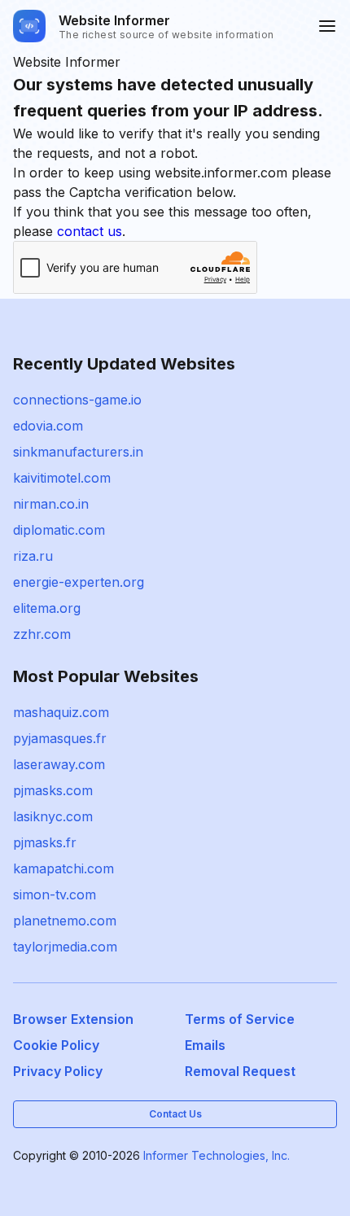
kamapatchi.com (63, 868)
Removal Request (240, 1071)
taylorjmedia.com (65, 946)
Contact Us (175, 1114)
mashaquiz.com (61, 712)
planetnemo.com (64, 920)
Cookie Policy (56, 1045)
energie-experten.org (78, 582)
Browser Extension (73, 1019)
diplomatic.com (59, 530)
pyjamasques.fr (60, 738)
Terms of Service (240, 1019)
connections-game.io (77, 399)
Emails (205, 1045)
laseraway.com (59, 764)
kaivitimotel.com (62, 478)
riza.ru (33, 556)
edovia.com (48, 426)
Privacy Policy (58, 1071)
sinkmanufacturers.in (78, 452)
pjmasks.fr (45, 842)
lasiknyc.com (53, 816)
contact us (89, 231)
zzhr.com (42, 634)
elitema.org (47, 608)
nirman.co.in (51, 504)
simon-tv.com (54, 894)
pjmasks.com (53, 790)
